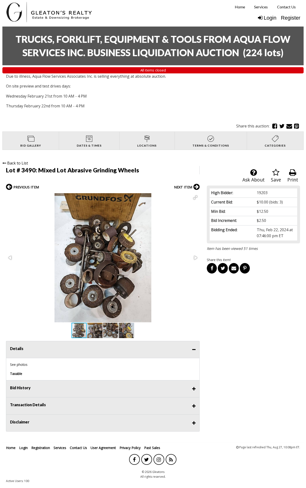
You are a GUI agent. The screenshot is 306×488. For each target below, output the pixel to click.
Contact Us (286, 7)
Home (240, 7)
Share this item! (219, 260)
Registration (40, 447)
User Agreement (103, 447)
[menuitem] (240, 6)
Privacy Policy (130, 447)
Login (270, 18)
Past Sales (152, 447)
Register (290, 18)
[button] (195, 197)
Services (261, 7)
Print (292, 179)
